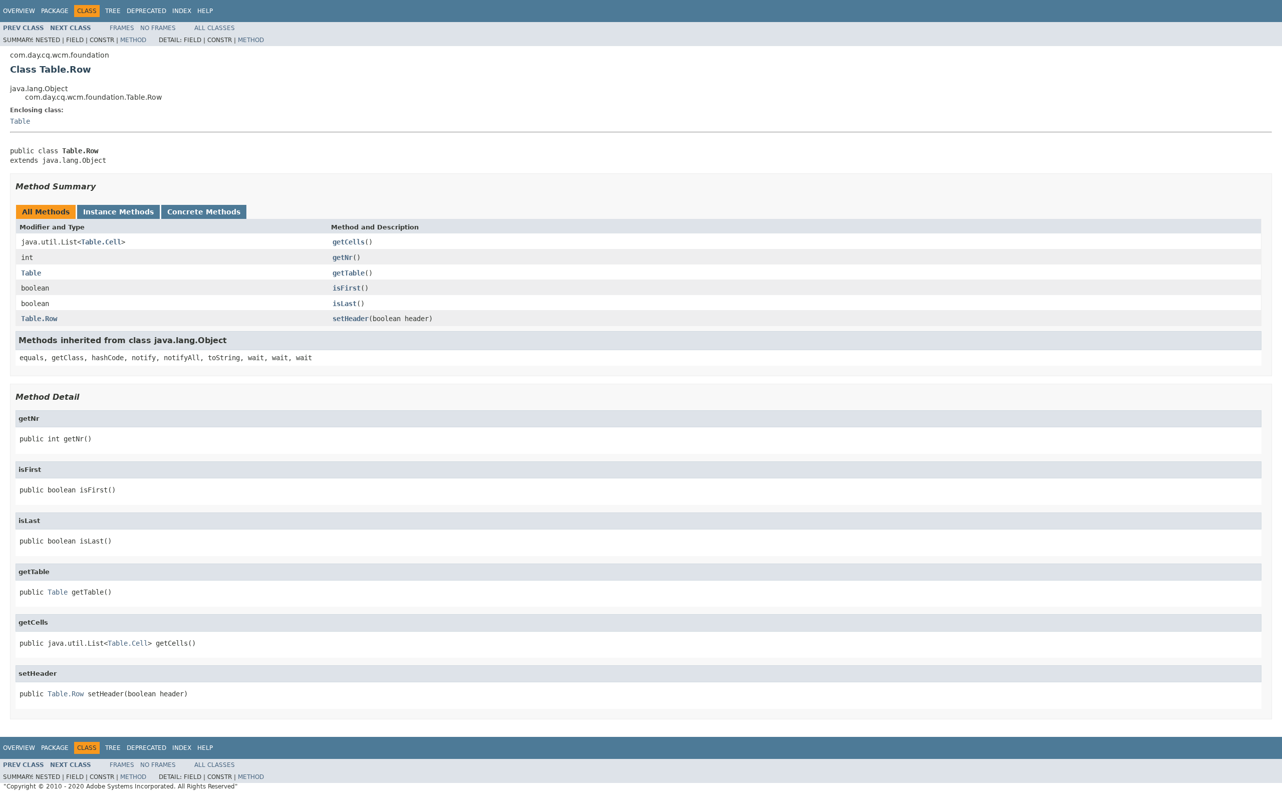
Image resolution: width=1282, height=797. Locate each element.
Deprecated (146, 11)
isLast (345, 304)
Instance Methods (118, 212)
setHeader (351, 319)
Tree (113, 11)
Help (205, 11)
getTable (349, 273)
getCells (349, 242)
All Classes (214, 28)
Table (20, 121)
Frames (122, 28)
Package (55, 11)
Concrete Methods (203, 212)
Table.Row (39, 319)
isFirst (347, 288)
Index (181, 11)
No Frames (158, 28)
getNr (343, 257)
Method (133, 40)
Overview (19, 11)
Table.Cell (101, 242)
